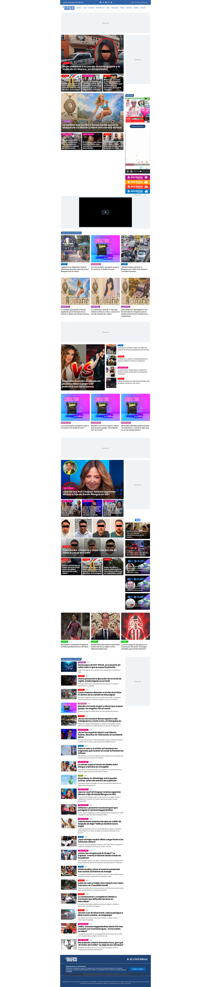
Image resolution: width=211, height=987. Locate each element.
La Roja (66, 63)
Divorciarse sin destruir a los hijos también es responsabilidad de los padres (137, 534)
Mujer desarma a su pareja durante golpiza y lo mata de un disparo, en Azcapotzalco (91, 68)
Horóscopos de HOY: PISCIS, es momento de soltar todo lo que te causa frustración (99, 666)
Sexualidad (82, 703)
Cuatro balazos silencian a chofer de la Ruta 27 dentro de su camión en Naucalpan (99, 693)
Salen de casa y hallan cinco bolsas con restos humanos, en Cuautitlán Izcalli (113, 570)
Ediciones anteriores (137, 126)
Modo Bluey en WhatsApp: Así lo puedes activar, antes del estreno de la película (97, 779)
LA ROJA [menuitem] (79, 8)
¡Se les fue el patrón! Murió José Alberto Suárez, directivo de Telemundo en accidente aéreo (92, 511)
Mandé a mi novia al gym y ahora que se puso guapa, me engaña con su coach (100, 707)
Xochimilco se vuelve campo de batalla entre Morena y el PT (137, 606)
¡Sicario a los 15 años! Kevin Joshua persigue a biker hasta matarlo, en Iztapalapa (100, 913)
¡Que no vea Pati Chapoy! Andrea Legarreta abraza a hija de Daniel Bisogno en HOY (89, 493)
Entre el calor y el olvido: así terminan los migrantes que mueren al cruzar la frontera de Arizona (100, 750)
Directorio (100, 974)
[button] (127, 171)
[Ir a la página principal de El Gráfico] (68, 8)
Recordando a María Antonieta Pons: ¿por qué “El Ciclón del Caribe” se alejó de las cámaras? (100, 943)
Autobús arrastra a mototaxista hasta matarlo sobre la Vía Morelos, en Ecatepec (71, 87)
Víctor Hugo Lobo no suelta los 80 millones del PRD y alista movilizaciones (137, 588)
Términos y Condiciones (112, 974)
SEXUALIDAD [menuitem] (114, 8)
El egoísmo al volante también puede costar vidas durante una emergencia (137, 553)
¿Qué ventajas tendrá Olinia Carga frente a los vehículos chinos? (100, 840)
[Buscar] (133, 2)
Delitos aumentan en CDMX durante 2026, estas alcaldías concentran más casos (71, 569)
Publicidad (124, 974)
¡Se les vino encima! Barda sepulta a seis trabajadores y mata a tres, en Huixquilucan (99, 719)
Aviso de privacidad (89, 974)
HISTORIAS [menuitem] (91, 8)
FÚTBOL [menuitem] (122, 8)
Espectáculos (88, 76)
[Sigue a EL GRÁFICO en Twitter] (105, 979)
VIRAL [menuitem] (108, 8)
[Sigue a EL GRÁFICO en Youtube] (107, 979)
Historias (67, 121)
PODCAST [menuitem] (143, 8)
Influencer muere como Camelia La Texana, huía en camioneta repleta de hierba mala (70, 144)
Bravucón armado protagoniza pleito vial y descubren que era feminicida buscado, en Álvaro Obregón (113, 85)
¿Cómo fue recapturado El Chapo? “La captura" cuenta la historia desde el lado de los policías (113, 510)
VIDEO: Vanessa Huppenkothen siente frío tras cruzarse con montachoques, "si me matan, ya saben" (100, 929)
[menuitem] (100, 2)
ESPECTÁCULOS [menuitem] (100, 8)
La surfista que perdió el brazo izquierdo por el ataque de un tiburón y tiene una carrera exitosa (92, 126)
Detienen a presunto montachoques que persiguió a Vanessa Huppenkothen (98, 808)
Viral (80, 775)
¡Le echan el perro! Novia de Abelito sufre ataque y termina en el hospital (70, 511)
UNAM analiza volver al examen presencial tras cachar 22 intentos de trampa (99, 870)
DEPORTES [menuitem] (129, 8)
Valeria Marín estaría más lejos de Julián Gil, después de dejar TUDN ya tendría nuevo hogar (99, 823)
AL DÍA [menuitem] (84, 8)
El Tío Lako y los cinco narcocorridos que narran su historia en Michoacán (92, 145)
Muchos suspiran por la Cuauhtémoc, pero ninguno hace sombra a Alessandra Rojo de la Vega (137, 569)
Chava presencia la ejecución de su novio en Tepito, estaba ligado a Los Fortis (99, 679)
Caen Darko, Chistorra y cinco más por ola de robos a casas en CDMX (113, 145)
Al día (81, 746)
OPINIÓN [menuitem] (136, 8)
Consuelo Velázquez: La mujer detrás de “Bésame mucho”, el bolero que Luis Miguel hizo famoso (92, 86)
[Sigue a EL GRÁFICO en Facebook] (103, 979)
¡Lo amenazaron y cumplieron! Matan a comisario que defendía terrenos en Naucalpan (97, 899)
